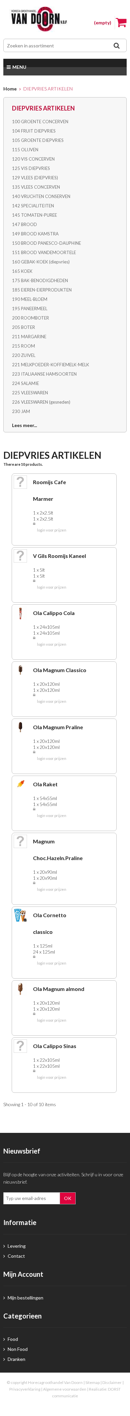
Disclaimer (112, 1382)
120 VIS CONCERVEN (33, 159)
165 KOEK (22, 271)
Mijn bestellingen (25, 1297)
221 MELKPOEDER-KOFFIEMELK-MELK (50, 364)
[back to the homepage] (65, 19)
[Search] (116, 45)
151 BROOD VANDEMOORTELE (44, 252)
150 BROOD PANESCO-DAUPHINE (46, 243)
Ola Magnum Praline (58, 727)
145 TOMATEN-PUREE (34, 215)
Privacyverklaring (24, 1389)
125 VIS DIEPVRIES (31, 168)
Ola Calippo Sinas (54, 1046)
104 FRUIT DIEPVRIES (34, 131)
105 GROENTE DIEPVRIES (38, 140)
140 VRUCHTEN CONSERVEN (41, 196)
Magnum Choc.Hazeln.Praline (58, 849)
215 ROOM (23, 346)
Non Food (17, 1349)
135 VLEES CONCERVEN (36, 187)
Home (10, 88)
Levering (16, 1246)
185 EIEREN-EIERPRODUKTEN (42, 289)
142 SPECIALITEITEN (33, 205)
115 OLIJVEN (25, 149)
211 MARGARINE (29, 336)
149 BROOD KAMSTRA (35, 233)
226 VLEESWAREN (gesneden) (41, 402)
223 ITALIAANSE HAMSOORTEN (44, 374)
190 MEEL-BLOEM (29, 299)
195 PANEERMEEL (29, 308)
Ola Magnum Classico (59, 670)
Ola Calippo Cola (54, 613)
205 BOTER (23, 327)
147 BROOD (24, 224)
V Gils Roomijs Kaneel (59, 556)
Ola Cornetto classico (49, 923)
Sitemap (92, 1382)
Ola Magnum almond (58, 989)
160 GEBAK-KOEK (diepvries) (41, 261)
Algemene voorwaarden (64, 1389)
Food (12, 1339)
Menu (19, 67)
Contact (16, 1256)
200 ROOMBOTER (30, 318)
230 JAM (21, 411)
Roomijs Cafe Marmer (49, 490)
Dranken (16, 1359)
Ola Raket (45, 784)
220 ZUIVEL (23, 355)
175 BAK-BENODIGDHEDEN (40, 280)
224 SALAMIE (25, 383)
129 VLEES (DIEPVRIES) (35, 177)
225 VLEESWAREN (30, 392)
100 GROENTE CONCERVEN (40, 121)
